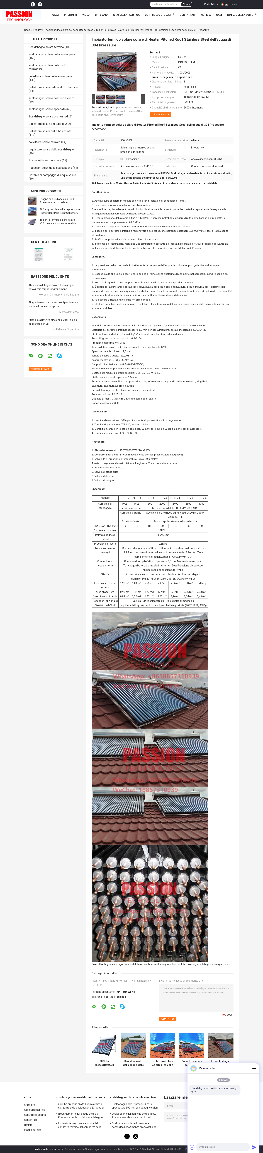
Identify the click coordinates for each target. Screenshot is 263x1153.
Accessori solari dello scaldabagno (50, 167)
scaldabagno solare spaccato (47, 109)
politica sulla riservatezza (48, 1149)
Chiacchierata (160, 114)
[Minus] (254, 1068)
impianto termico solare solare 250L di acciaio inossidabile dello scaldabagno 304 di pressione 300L (60, 223)
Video (86, 14)
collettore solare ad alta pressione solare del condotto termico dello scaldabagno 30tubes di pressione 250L (162, 1063)
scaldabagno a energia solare (213, 964)
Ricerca (186, 4)
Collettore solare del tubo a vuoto (50, 131)
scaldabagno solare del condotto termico (69, 30)
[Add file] (192, 1147)
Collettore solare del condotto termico (53, 87)
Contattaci (188, 14)
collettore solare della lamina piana (50, 76)
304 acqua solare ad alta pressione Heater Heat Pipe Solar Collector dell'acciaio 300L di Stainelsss (60, 213)
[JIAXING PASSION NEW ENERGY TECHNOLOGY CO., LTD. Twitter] (39, 4)
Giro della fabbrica (126, 14)
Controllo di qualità (159, 14)
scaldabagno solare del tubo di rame (174, 964)
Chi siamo (101, 14)
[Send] (254, 1147)
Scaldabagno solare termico (46, 47)
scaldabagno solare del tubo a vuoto (51, 98)
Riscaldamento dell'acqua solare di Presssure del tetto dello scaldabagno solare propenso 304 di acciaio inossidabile (80, 1116)
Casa (55, 14)
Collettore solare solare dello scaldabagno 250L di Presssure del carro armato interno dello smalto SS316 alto (192, 1063)
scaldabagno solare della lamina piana (52, 54)
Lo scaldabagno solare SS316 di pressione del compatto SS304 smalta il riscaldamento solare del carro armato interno (221, 1063)
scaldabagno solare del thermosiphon (131, 964)
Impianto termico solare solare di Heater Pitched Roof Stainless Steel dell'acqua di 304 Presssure (117, 111)
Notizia (206, 14)
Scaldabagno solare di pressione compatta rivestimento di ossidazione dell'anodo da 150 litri (134, 1126)
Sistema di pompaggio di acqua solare (52, 175)
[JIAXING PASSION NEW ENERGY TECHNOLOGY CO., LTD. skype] (61, 355)
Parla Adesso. (212, 4)
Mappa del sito (32, 1129)
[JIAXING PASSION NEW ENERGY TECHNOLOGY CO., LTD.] (21, 15)
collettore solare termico (44, 142)
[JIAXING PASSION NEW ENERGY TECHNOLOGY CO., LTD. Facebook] (33, 4)
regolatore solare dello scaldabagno (51, 149)
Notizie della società (241, 14)
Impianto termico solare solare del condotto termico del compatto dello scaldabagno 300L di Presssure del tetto (81, 1126)
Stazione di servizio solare (45, 160)
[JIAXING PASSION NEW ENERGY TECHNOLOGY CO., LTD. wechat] (52, 356)
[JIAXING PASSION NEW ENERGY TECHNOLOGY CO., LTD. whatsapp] (42, 356)
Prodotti (70, 14)
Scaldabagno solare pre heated (48, 116)
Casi (219, 14)
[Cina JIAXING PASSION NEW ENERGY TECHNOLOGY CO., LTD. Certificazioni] (39, 254)
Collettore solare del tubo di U (48, 124)
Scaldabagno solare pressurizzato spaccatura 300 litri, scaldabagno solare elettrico (135, 1106)
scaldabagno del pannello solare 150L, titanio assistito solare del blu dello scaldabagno (134, 1116)
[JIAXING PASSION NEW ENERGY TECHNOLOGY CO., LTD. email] (33, 356)
